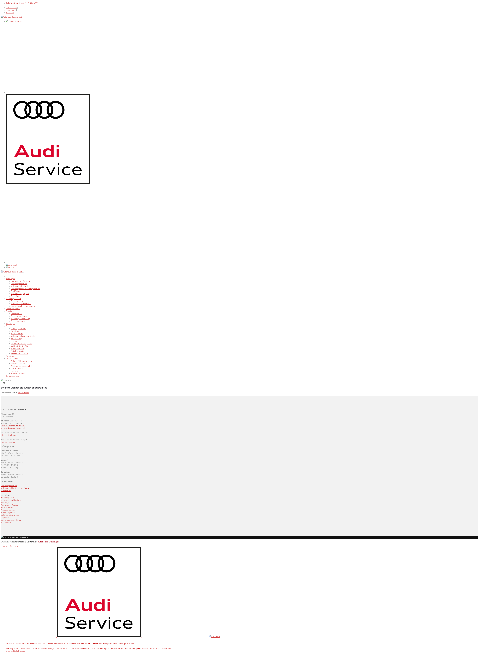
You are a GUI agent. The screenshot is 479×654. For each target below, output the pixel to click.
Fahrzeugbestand (13, 298)
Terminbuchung (12, 376)
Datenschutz (11, 7)
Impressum (10, 10)
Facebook (10, 12)
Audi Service (16, 291)
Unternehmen (12, 358)
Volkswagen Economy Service (23, 336)
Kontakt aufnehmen (9, 546)
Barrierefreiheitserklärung (11, 520)
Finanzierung (16, 338)
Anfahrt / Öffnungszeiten (21, 361)
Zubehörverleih (17, 351)
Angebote (10, 311)
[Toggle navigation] (23, 272)
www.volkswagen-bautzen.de (13, 425)
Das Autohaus (17, 368)
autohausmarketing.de (48, 541)
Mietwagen (10, 323)
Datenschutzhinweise (10, 515)
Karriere (14, 371)
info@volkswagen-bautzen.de (13, 428)
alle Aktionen (16, 313)
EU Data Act (6, 522)
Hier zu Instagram (8, 442)
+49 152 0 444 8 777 (22, 3)
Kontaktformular (18, 373)
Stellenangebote (7, 512)
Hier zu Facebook (8, 435)
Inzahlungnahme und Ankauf (23, 306)
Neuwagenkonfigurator (20, 281)
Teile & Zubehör (17, 348)
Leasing (14, 341)
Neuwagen (10, 278)
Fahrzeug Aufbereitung (20, 318)
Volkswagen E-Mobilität (20, 286)
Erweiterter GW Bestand (21, 303)
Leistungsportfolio (18, 328)
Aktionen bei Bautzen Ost (21, 366)
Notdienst (15, 331)
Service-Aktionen (18, 321)
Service (9, 326)
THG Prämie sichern (19, 353)
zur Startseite (23, 392)
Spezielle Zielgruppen (20, 293)
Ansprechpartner (18, 363)
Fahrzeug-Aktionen (19, 316)
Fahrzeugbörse (17, 301)
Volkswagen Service (19, 283)
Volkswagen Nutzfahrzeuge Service (25, 288)
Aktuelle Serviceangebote (21, 343)
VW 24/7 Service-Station (21, 346)
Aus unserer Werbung (10, 505)
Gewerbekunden (13, 308)
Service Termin (17, 333)
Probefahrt (15, 296)
